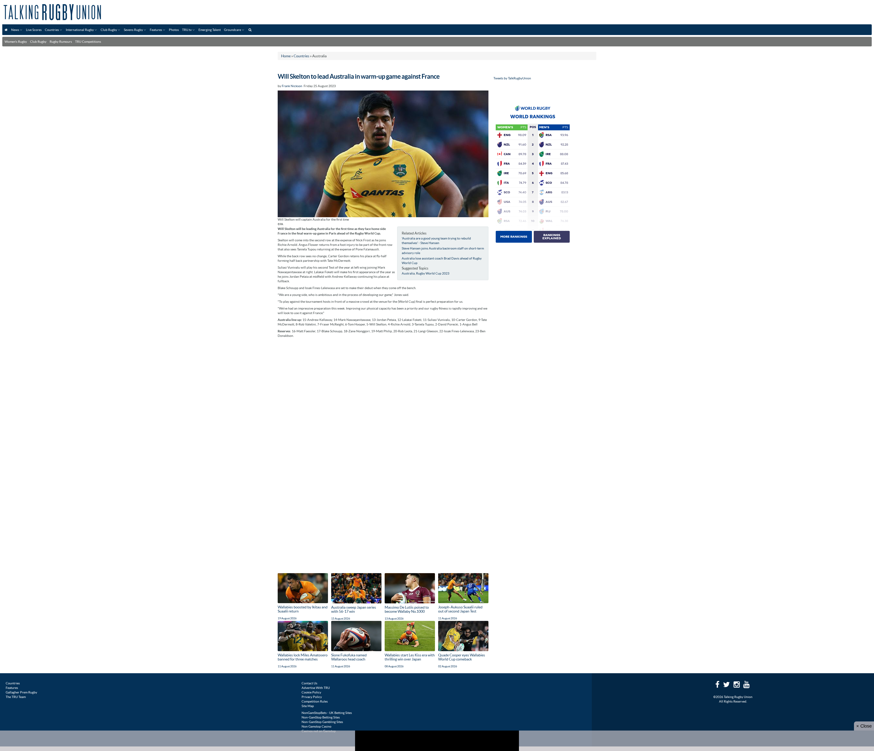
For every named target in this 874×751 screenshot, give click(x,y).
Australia (408, 273)
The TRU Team (16, 697)
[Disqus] (383, 397)
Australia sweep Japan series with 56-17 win (353, 609)
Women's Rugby (16, 41)
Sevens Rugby (133, 30)
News (15, 30)
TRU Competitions (88, 41)
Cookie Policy (311, 692)
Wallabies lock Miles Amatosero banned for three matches (303, 657)
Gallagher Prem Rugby (21, 692)
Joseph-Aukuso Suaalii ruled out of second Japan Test (460, 609)
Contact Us (309, 683)
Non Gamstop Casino (316, 726)
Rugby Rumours (61, 41)
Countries (52, 30)
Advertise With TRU (316, 688)
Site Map (308, 706)
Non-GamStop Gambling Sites (322, 722)
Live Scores (34, 30)
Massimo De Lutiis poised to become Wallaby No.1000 (407, 609)
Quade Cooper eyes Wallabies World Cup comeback (461, 657)
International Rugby (80, 30)
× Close (864, 725)
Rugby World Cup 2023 (432, 273)
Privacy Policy (312, 697)
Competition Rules (315, 701)
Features (156, 30)
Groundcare (232, 30)
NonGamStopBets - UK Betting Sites (327, 713)
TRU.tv (187, 30)
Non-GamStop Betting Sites (321, 717)
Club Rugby (109, 30)
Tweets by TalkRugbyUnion (512, 78)
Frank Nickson (292, 86)
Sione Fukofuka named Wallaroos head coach (349, 657)
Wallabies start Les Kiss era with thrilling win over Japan (410, 657)
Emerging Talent (209, 30)
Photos (174, 30)
